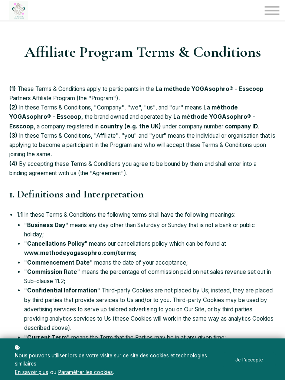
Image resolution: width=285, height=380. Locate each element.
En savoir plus (31, 372)
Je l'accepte (249, 360)
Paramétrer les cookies (85, 372)
